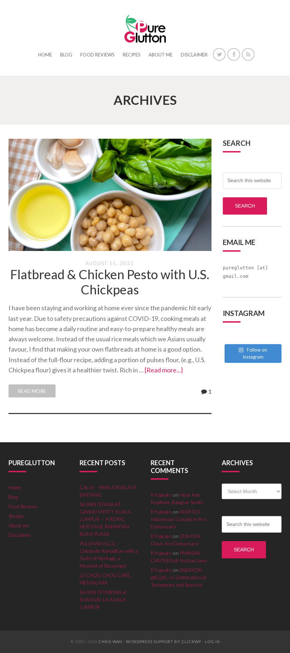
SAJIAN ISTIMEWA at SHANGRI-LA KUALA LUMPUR (103, 599)
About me (18, 525)
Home (14, 487)
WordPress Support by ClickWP (163, 641)
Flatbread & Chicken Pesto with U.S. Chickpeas (109, 281)
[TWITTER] (219, 54)
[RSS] (248, 54)
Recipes (16, 516)
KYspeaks (161, 495)
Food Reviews (23, 506)
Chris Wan (110, 641)
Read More (32, 391)
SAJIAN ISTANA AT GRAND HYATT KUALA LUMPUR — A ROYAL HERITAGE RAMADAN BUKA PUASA (105, 519)
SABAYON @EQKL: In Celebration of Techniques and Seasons (178, 577)
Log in (212, 641)
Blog (13, 497)
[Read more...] (164, 370)
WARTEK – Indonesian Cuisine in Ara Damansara (178, 519)
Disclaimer (19, 535)
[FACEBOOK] (233, 54)
